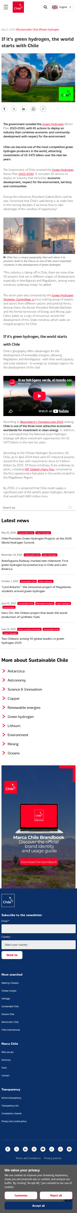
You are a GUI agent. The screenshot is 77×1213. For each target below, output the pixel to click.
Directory (6, 1060)
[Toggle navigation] (6, 7)
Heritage (5, 998)
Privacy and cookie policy (14, 1121)
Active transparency (11, 1097)
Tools (4, 1067)
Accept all (38, 1205)
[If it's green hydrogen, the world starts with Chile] (4, 108)
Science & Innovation (25, 689)
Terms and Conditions (28, 1158)
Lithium (14, 725)
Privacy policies (52, 1158)
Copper (14, 698)
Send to (12, 955)
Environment (18, 734)
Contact (5, 1075)
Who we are (7, 1052)
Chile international (10, 1029)
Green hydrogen (21, 716)
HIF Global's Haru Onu (39, 469)
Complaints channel (11, 1113)
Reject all (56, 1195)
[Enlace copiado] (43, 109)
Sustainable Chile (10, 1006)
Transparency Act (10, 1105)
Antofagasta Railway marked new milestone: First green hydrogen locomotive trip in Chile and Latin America (34, 565)
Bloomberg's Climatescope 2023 (41, 421)
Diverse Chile (7, 1014)
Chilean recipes (8, 990)
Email (5, 920)
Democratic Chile (10, 1022)
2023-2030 (26, 173)
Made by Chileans (10, 983)
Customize (21, 1195)
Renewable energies (24, 707)
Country (6, 936)
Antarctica (16, 671)
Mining (13, 744)
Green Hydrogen (53, 124)
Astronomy (17, 680)
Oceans (14, 753)
